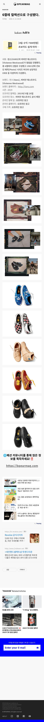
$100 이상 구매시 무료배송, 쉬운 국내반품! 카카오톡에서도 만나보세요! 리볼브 (15, 539)
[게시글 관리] (14, 569)
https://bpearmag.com (22, 466)
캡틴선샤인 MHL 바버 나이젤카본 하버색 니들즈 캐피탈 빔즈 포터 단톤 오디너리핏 (21, 556)
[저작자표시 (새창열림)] (28, 570)
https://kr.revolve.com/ (13, 532)
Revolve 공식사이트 (14, 535)
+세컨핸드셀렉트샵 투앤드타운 (18, 552)
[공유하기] (11, 569)
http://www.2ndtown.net (14, 548)
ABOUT (4, 716)
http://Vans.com (26, 86)
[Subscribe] (37, 648)
